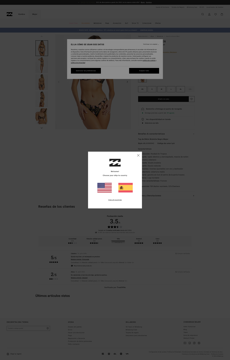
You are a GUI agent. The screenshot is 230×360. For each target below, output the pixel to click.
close (138, 155)
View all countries (115, 200)
